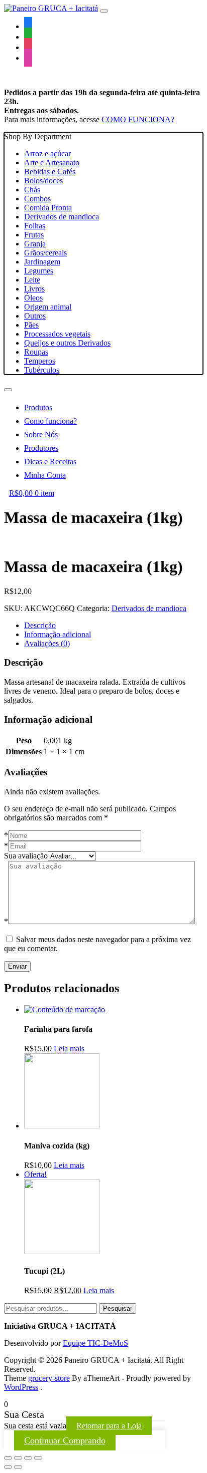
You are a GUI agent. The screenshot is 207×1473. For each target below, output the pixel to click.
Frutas (34, 234)
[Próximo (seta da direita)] (18, 1466)
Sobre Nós (41, 434)
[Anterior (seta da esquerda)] (8, 1466)
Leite (32, 279)
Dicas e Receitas (50, 461)
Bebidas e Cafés (49, 171)
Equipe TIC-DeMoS (95, 1343)
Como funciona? (50, 421)
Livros (34, 288)
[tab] (113, 625)
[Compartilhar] (18, 1457)
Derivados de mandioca (61, 216)
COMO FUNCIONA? (137, 119)
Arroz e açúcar (47, 153)
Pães (31, 325)
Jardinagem (42, 261)
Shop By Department (57, 253)
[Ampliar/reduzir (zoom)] (38, 1457)
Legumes (38, 270)
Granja (35, 243)
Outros (35, 316)
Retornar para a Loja (109, 1425)
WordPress (21, 1387)
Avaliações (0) (47, 643)
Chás (32, 189)
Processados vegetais (57, 334)
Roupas (36, 352)
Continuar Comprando (65, 1440)
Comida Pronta (48, 207)
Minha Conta (45, 475)
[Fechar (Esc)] (8, 1457)
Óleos (33, 297)
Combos (37, 198)
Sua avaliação (26, 855)
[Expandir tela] (28, 1457)
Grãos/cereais (45, 252)
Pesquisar (117, 1308)
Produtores (41, 448)
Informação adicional (57, 634)
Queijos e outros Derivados (67, 343)
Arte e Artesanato (51, 162)
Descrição (40, 625)
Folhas (34, 225)
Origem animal (47, 307)
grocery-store (49, 1378)
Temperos (39, 361)
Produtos (38, 407)
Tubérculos (41, 370)
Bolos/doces (43, 180)
